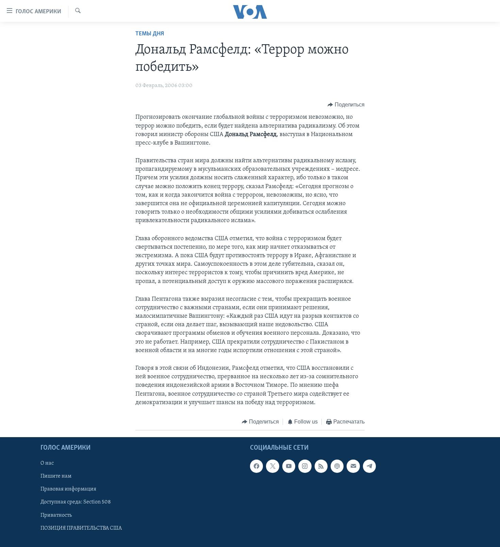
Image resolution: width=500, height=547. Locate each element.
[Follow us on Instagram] (304, 466)
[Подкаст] (337, 466)
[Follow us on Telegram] (369, 466)
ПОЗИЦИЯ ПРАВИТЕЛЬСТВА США (81, 528)
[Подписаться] (353, 466)
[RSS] (321, 466)
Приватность (56, 515)
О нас (47, 463)
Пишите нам (55, 476)
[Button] (346, 104)
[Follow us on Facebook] (256, 466)
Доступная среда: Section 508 (75, 502)
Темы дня (149, 34)
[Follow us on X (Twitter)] (272, 466)
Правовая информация (68, 489)
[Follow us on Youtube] (288, 466)
